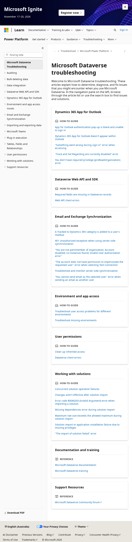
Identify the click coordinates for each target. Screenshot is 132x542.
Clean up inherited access (70, 351)
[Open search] (115, 30)
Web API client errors (67, 200)
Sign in (124, 29)
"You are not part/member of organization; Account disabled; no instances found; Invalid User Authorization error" (87, 253)
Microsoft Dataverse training (71, 470)
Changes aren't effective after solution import (81, 394)
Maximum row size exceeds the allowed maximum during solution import (88, 417)
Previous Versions (32, 534)
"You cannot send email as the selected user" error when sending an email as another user (88, 278)
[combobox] (23, 55)
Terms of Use (10, 539)
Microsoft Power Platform (94, 51)
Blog (49, 534)
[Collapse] (43, 48)
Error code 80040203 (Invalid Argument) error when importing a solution (85, 402)
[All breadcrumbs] (54, 51)
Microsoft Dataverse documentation (75, 465)
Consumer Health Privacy (104, 534)
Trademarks (28, 539)
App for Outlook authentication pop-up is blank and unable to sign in (89, 129)
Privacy (79, 534)
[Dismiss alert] (125, 7)
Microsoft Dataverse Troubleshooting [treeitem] (19, 64)
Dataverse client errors (68, 357)
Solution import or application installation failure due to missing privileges (87, 426)
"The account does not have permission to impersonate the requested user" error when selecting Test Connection (89, 263)
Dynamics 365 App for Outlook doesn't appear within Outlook (85, 138)
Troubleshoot (68, 51)
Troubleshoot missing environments (76, 320)
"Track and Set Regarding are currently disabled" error (86, 154)
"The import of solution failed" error (75, 433)
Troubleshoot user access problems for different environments (83, 313)
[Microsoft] (6, 30)
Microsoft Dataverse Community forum (77, 502)
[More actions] (125, 51)
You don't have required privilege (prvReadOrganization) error (87, 161)
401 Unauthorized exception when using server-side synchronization (85, 242)
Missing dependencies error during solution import (85, 409)
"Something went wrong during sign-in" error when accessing (85, 146)
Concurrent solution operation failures (77, 389)
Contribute (64, 534)
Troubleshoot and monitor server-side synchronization (86, 270)
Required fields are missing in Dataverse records (83, 194)
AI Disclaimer (10, 534)
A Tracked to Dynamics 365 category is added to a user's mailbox (87, 233)
